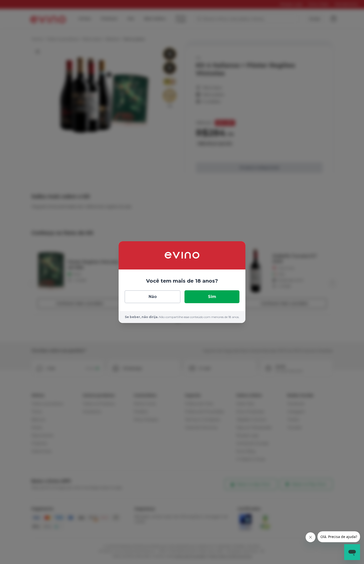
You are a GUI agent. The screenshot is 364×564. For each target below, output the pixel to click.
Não (153, 296)
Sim (212, 296)
